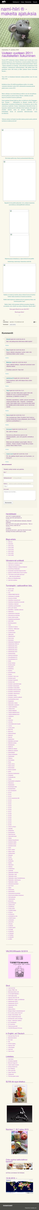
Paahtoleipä (11, 756)
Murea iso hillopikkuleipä (14, 578)
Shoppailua (11, 830)
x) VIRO (10, 939)
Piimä (9, 771)
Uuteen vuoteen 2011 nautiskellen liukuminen (18, 54)
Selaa (22, 2)
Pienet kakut (11, 767)
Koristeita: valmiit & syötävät (15, 697)
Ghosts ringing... (12, 1043)
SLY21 (9, 804)
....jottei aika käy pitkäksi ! (14, 576)
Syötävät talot (11, 853)
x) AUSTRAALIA (12, 903)
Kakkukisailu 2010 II (13, 1003)
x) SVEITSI (10, 931)
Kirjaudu (35, 2)
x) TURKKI (10, 935)
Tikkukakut (10, 864)
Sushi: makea (11, 849)
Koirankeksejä (11, 672)
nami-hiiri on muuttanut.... (14, 565)
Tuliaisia (10, 866)
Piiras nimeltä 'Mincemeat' (14, 1016)
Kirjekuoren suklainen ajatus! (15, 563)
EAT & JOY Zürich (12, 607)
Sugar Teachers (12, 1072)
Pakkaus (10, 758)
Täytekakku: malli (12, 874)
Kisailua (10, 670)
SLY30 (9, 817)
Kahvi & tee (11, 638)
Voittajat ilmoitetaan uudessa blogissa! (17, 567)
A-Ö (9, 592)
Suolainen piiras (12, 844)
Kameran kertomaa (13, 655)
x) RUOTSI (10, 922)
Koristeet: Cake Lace (13, 676)
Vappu (9, 887)
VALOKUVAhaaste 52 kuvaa (15, 1028)
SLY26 (9, 809)
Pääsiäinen (11, 783)
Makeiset (10, 735)
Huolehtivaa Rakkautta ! (14, 568)
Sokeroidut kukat (12, 836)
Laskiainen (11, 716)
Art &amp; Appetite (12, 1061)
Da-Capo (10, 1039)
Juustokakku (11, 630)
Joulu (9, 625)
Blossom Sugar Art (12, 1063)
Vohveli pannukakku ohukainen (16, 895)
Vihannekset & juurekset (14, 893)
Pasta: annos (11, 764)
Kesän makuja (11, 663)
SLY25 (9, 807)
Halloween (11, 611)
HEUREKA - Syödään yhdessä (15, 609)
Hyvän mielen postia (13, 617)
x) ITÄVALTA (11, 914)
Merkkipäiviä (11, 745)
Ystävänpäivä (11, 899)
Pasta (9, 762)
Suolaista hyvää (12, 845)
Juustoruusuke (11, 632)
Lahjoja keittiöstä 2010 (13, 712)
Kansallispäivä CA (12, 657)
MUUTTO (10, 729)
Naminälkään (11, 752)
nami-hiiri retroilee (12, 580)
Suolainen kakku (12, 842)
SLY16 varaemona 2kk (13, 798)
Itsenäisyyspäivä (12, 623)
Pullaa (9, 779)
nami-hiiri (10, 1049)
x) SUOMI (10, 929)
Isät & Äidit (10, 621)
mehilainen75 (10, 378)
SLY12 (9, 796)
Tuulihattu (10, 870)
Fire (9, 1041)
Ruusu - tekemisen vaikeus (14, 1020)
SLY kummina (11, 1024)
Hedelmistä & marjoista (14, 613)
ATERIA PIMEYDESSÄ (13, 594)
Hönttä (8, 339)
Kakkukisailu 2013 (12, 647)
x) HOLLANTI (11, 908)
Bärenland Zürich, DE (13, 992)
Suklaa (10, 838)
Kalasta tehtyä (11, 653)
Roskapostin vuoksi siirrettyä (15, 1018)
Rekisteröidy (28, 2)
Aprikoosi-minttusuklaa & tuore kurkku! (17, 572)
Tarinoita (10, 859)
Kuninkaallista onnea (13, 699)
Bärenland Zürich (12, 1038)
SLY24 (9, 805)
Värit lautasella (12, 897)
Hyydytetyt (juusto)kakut (14, 619)
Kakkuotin (10, 1007)
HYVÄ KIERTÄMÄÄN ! (13, 993)
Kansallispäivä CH (12, 659)
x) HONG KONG (12, 910)
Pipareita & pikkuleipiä (13, 773)
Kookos (10, 674)
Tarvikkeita (10, 861)
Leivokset (10, 720)
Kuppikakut (11, 701)
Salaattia (10, 828)
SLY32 (9, 819)
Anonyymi (9, 429)
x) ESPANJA (11, 906)
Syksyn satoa (11, 851)
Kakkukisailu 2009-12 (13, 644)
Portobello (10, 775)
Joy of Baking (11, 1068)
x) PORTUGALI (12, 918)
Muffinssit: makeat (12, 748)
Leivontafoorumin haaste (14, 724)
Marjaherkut (11, 739)
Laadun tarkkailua (12, 706)
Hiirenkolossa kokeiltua (14, 615)
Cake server (11, 1051)
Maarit (8, 350)
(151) (11, 545)
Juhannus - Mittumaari (13, 628)
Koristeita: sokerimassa (14, 693)
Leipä (9, 718)
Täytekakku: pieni (12, 876)
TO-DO (10, 857)
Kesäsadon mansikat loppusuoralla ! (17, 570)
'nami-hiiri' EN (11, 988)
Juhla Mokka (11, 1047)
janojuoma (10, 901)
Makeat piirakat (12, 733)
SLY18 (9, 800)
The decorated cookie (13, 1076)
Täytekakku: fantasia (13, 872)
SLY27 (9, 811)
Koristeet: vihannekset (13, 686)
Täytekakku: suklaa (13, 882)
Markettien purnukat (13, 741)
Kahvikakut (11, 640)
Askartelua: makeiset (13, 604)
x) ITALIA (10, 912)
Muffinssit (10, 746)
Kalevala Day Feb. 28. (13, 1036)
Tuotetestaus (11, 868)
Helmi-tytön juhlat (12, 995)
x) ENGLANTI (11, 904)
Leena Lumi (9, 454)
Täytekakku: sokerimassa (14, 880)
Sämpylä (10, 855)
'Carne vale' (11, 588)
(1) (10, 542)
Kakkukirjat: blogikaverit (14, 642)
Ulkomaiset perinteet (13, 884)
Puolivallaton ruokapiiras (14, 781)
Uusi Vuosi (13, 324)
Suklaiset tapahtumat (13, 840)
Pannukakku (11, 760)
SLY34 (9, 823)
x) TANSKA (11, 933)
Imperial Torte (11, 1045)
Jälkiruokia (11, 634)
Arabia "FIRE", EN (12, 990)
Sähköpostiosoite (12, 478)
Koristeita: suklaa (12, 695)
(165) (11, 553)
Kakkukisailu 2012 (12, 646)
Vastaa (7, 345)
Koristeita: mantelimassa (14, 691)
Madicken (9, 362)
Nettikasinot (16, 2)
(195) (11, 555)
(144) (11, 549)
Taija (7, 390)
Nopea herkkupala (12, 754)
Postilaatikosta (11, 777)
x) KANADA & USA (12, 916)
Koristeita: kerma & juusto (14, 689)
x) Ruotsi (10, 923)
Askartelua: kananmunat (14, 600)
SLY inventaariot (12, 790)
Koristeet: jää (11, 682)
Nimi (5, 472)
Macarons (10, 731)
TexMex (10, 863)
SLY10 (9, 792)
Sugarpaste (11, 1074)
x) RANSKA (11, 920)
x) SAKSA (10, 925)
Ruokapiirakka (11, 788)
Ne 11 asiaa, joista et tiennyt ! (15, 1013)
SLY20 (9, 802)
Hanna (8, 415)
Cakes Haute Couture (13, 1064)
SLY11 (9, 794)
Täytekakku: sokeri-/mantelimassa (16, 878)
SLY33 (9, 821)
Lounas (10, 725)
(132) (11, 551)
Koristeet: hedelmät (13, 680)
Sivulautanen (11, 832)
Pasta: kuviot (11, 765)
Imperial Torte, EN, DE (13, 997)
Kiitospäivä (11, 666)
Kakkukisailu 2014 (12, 649)
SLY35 (9, 824)
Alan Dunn (10, 1059)
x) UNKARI (11, 937)
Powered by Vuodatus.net (30, 1208)
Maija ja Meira (11, 1009)
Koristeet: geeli (12, 678)
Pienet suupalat (12, 769)
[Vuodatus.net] (8, 1205)
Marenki (10, 737)
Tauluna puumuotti (12, 1026)
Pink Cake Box (11, 1070)
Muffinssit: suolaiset (13, 750)
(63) (10, 543)
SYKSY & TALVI (12, 826)
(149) (11, 547)
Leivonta (10, 722)
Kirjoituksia (11, 668)
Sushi (9, 847)
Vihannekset (11, 891)
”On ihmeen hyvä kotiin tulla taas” (16, 574)
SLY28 (9, 813)
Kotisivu (17, 483)
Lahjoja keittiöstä (12, 710)
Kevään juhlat (11, 665)
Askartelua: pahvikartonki (14, 606)
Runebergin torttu (12, 786)
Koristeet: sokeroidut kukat (14, 684)
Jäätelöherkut (11, 636)
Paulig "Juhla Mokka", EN (14, 1014)
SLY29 (9, 815)
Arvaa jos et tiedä (12, 598)
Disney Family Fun (12, 1066)
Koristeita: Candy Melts (14, 687)
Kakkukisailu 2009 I (13, 1001)
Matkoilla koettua (12, 743)
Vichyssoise (11, 889)
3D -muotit (10, 590)
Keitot (9, 661)
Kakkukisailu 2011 (12, 1005)
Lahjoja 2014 (11, 708)
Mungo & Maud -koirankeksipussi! (16, 1011)
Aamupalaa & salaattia (13, 596)
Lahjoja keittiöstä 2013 (13, 714)
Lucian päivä (11, 727)
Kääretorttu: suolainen (13, 705)
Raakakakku (11, 785)
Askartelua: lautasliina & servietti (16, 602)
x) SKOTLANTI (11, 927)
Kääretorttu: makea (13, 703)
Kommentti (6, 489)
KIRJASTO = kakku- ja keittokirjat (16, 999)
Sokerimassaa (11, 834)
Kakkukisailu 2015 (12, 651)
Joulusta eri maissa (13, 626)
